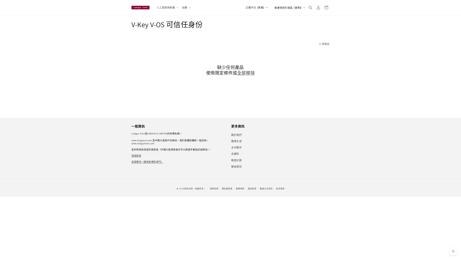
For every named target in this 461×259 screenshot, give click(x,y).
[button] (167, 7)
